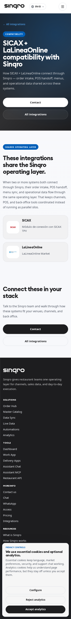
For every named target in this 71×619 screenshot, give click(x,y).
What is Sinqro (12, 535)
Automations (11, 429)
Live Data (9, 423)
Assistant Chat (12, 466)
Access (7, 509)
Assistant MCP (12, 472)
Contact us (9, 492)
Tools (7, 442)
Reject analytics (35, 599)
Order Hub (10, 406)
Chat (6, 497)
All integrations (35, 114)
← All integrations (14, 24)
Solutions (9, 399)
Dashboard (10, 449)
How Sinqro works (14, 540)
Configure (35, 590)
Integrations (10, 521)
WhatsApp (9, 503)
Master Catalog (12, 411)
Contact (35, 102)
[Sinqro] (14, 6)
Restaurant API (12, 478)
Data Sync (9, 417)
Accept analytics (35, 609)
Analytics (8, 435)
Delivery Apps (12, 460)
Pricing (7, 515)
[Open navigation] (63, 7)
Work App (9, 454)
